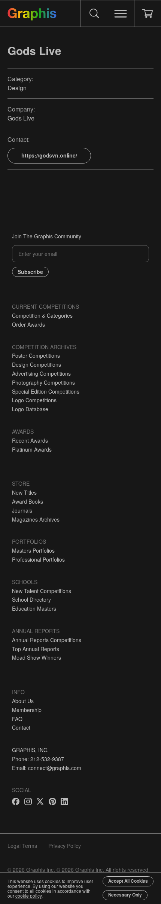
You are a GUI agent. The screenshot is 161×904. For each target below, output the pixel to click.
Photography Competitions (43, 382)
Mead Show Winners (36, 657)
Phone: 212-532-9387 (38, 759)
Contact (21, 727)
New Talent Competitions (41, 591)
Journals (22, 510)
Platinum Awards (32, 449)
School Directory (31, 599)
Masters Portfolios (33, 550)
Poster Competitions (36, 355)
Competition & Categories (42, 315)
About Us (23, 701)
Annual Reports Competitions (46, 640)
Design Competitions (36, 364)
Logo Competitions (34, 400)
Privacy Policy (64, 845)
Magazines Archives (36, 519)
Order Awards (28, 324)
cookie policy (28, 895)
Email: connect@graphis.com (46, 768)
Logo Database (30, 409)
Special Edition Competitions (45, 391)
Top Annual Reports (35, 649)
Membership (27, 710)
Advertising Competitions (41, 373)
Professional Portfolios (38, 559)
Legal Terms (22, 845)
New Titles (24, 492)
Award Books (27, 501)
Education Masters (34, 608)
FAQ (17, 719)
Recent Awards (30, 440)
